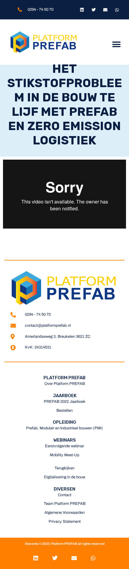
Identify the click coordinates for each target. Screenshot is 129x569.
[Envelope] (105, 10)
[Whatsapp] (117, 10)
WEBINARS (64, 440)
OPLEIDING (64, 422)
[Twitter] (93, 10)
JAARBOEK (64, 395)
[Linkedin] (82, 10)
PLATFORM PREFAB (65, 377)
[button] (116, 44)
